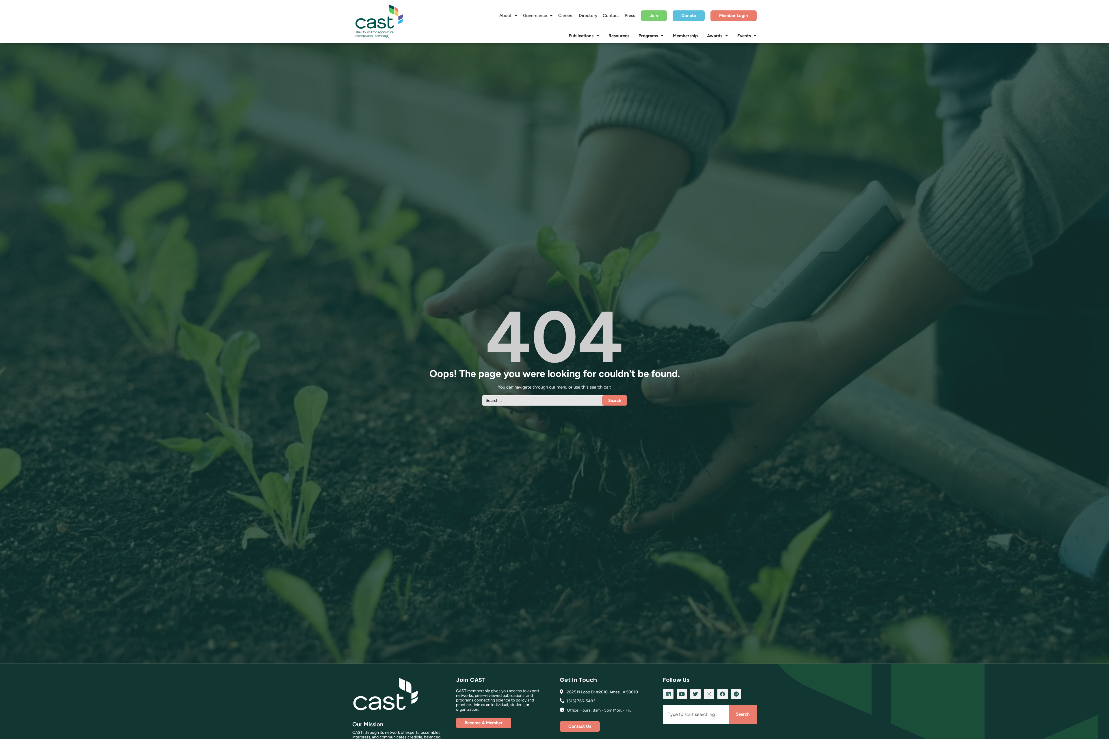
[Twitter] (695, 694)
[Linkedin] (668, 694)
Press (630, 15)
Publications (581, 35)
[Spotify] (736, 694)
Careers (565, 15)
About (505, 15)
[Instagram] (709, 694)
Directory (588, 15)
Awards (714, 35)
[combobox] (696, 714)
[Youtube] (682, 694)
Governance (535, 15)
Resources (619, 35)
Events (744, 35)
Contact (611, 15)
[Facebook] (722, 694)
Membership (685, 35)
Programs (648, 35)
